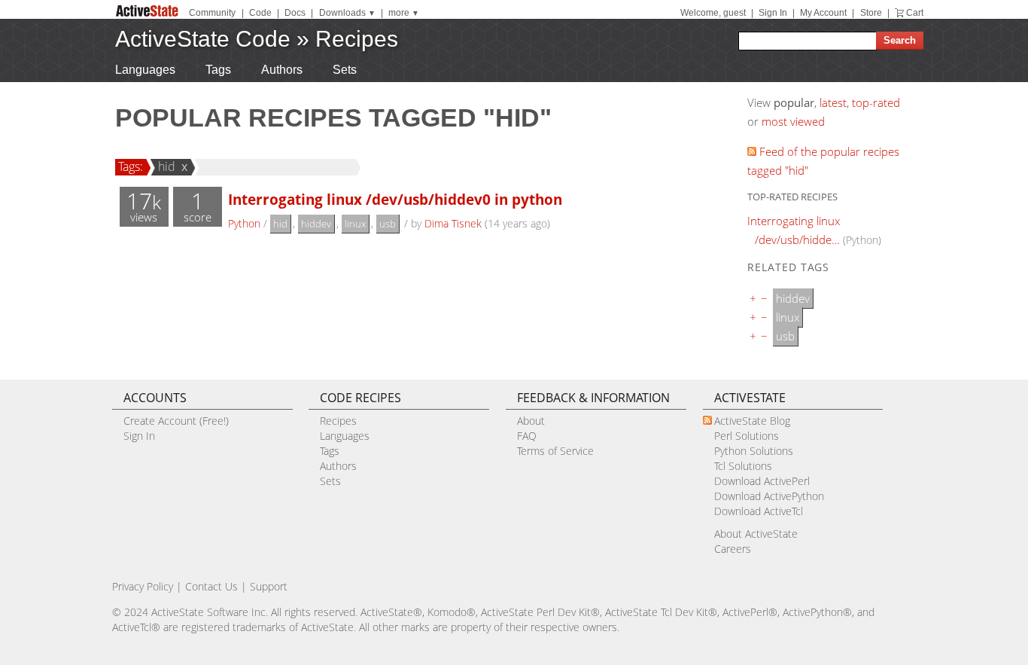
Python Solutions (753, 451)
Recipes (356, 38)
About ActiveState (756, 533)
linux (355, 223)
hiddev (316, 223)
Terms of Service (555, 451)
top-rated (876, 102)
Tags (218, 69)
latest (833, 102)
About (531, 420)
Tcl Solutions (743, 466)
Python (244, 223)
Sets (345, 69)
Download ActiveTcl (758, 511)
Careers (732, 548)
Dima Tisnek (453, 223)
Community (212, 13)
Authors (282, 69)
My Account (823, 13)
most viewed (793, 121)
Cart (914, 13)
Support (268, 586)
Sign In (773, 13)
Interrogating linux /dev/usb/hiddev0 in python (395, 199)
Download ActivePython (769, 496)
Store (871, 13)
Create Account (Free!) (176, 420)
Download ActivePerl (762, 481)
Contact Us (211, 586)
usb (387, 223)
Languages (145, 69)
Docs (295, 13)
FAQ (527, 436)
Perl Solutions (746, 436)
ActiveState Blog (752, 420)
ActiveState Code (202, 38)
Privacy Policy (142, 586)
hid (166, 166)
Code (260, 13)
